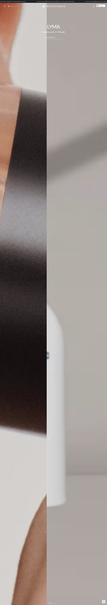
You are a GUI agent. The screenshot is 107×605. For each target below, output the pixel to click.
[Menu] (5, 6)
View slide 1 (51, 602)
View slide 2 (56, 602)
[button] (94, 6)
